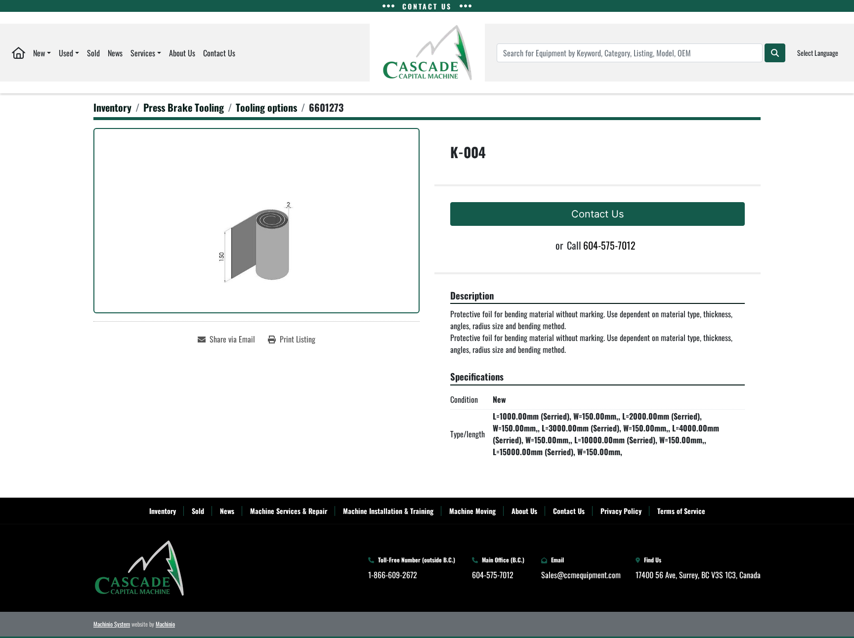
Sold (93, 53)
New (39, 53)
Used (66, 53)
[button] (42, 53)
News (115, 53)
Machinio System (111, 624)
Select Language (817, 52)
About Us (182, 53)
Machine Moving (472, 511)
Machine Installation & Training (388, 511)
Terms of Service (681, 511)
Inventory (162, 511)
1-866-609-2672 (392, 575)
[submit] (775, 52)
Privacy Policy (620, 511)
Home (18, 53)
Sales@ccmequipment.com (581, 575)
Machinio (165, 624)
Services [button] (142, 53)
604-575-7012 (609, 245)
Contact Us (219, 53)
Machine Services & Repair (288, 511)
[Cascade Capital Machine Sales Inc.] (139, 567)
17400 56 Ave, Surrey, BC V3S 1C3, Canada (698, 575)
